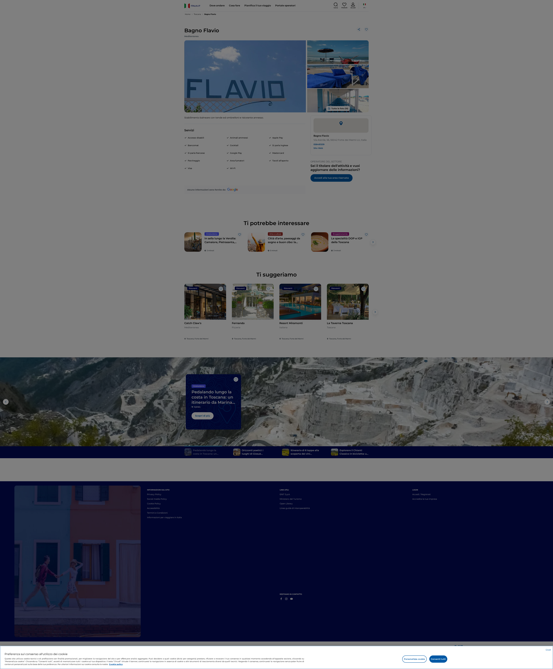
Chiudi (548, 650)
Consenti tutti (438, 659)
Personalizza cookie (414, 659)
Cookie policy (116, 664)
